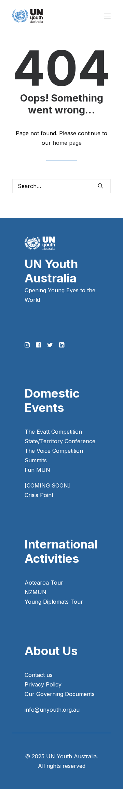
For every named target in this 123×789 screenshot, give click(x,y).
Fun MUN (37, 469)
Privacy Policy (43, 684)
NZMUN (35, 592)
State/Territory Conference (60, 441)
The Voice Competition (54, 450)
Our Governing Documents (60, 694)
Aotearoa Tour (44, 582)
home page (67, 142)
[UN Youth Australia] (27, 16)
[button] (107, 16)
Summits (36, 460)
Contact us (39, 674)
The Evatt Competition (53, 431)
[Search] (61, 186)
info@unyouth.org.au (52, 709)
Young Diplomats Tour (54, 601)
